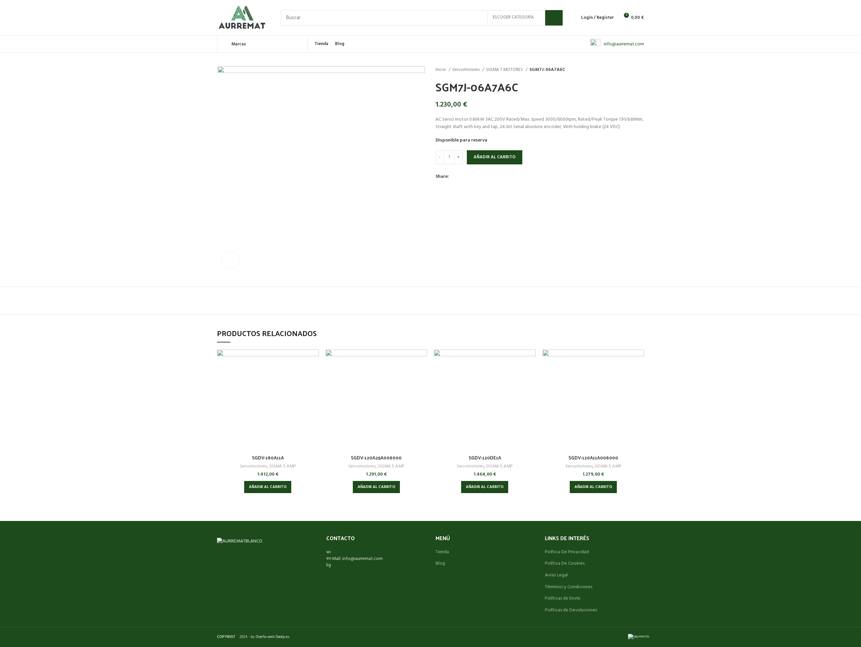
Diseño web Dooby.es (272, 637)
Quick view (313, 360)
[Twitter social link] (462, 177)
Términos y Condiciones (568, 587)
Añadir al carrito (495, 157)
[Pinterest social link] (470, 177)
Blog (440, 563)
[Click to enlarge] (230, 259)
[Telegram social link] (485, 177)
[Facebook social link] (454, 177)
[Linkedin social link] (478, 177)
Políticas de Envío (563, 598)
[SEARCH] (554, 18)
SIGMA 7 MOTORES (505, 69)
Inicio (441, 69)
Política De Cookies (565, 563)
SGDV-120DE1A (485, 457)
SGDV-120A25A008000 (376, 457)
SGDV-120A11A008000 (593, 457)
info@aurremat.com (624, 44)
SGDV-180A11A (268, 457)
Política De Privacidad (567, 552)
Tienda (442, 552)
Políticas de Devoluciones (571, 610)
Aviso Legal (556, 575)
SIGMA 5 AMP (282, 466)
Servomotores (466, 69)
